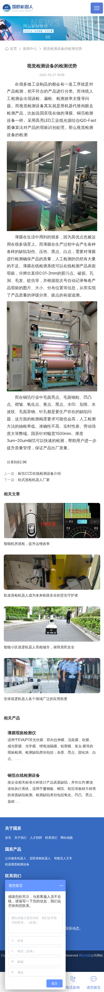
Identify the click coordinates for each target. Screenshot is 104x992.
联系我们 (51, 837)
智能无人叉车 (63, 858)
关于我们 (20, 837)
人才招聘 (36, 837)
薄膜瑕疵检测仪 (22, 732)
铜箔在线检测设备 (24, 775)
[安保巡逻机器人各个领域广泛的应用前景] (52, 675)
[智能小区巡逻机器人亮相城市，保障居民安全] (52, 624)
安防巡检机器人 (40, 858)
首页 (13, 49)
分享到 (12, 462)
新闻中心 (30, 49)
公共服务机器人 (15, 858)
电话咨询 (73, 987)
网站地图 (67, 837)
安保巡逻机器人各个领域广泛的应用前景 (35, 699)
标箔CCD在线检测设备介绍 (39, 473)
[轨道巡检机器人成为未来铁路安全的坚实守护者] (52, 572)
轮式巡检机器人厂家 (34, 480)
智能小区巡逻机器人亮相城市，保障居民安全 (39, 647)
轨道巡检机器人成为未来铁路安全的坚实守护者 (41, 595)
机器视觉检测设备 (17, 864)
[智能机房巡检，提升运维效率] (52, 520)
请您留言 (94, 987)
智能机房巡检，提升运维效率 (27, 544)
